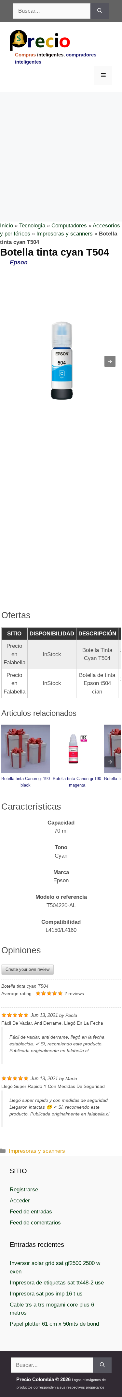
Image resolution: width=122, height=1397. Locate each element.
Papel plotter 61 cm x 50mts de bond (54, 1324)
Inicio (6, 226)
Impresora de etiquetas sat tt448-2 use (57, 1283)
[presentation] (109, 761)
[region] (61, 144)
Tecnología (32, 226)
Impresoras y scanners (64, 234)
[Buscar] (99, 11)
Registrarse (24, 1189)
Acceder (20, 1201)
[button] (109, 361)
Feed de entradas (31, 1212)
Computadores (69, 226)
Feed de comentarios (35, 1223)
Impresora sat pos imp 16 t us (46, 1294)
